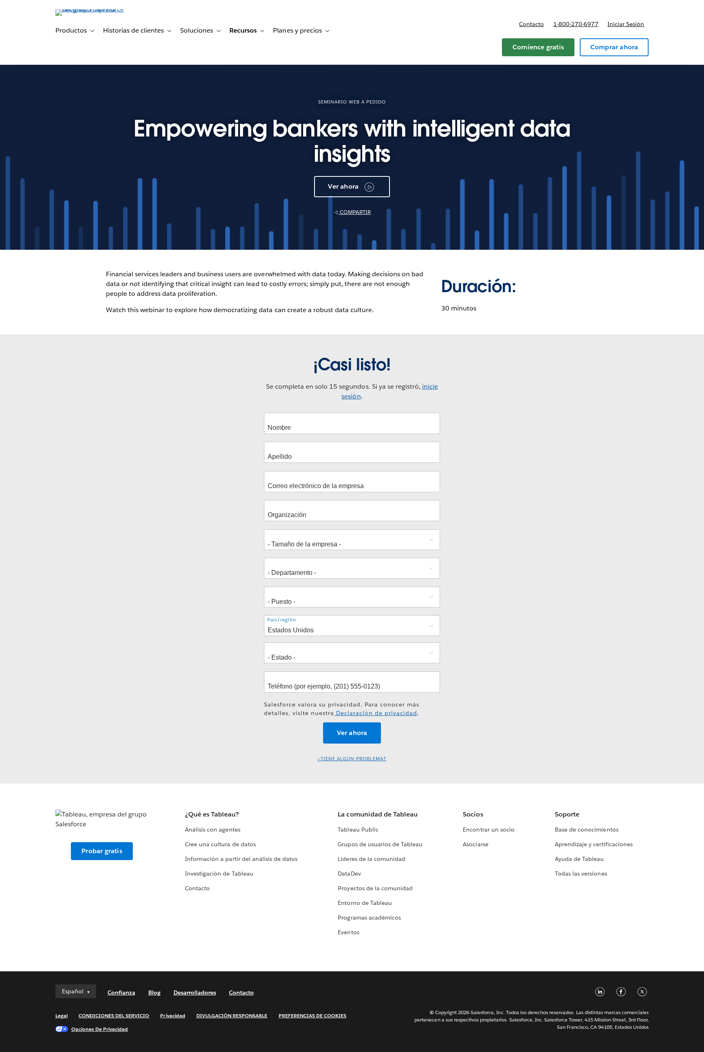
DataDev (349, 873)
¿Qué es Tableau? (212, 814)
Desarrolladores (195, 992)
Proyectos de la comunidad (375, 888)
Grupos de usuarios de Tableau (380, 844)
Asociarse (475, 844)
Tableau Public (358, 829)
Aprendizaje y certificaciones (594, 844)
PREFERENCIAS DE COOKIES (313, 1015)
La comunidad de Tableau (377, 814)
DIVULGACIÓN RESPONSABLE (232, 1015)
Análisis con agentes (212, 829)
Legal (61, 1015)
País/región (281, 619)
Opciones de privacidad (99, 1029)
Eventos (348, 932)
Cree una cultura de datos (220, 844)
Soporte (567, 814)
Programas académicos (369, 917)
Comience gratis (538, 47)
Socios (473, 814)
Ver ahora (343, 186)
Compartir (355, 212)
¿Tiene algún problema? (352, 759)
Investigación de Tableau (219, 873)
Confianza (121, 992)
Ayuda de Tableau (579, 859)
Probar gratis (101, 851)
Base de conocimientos (586, 829)
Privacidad (172, 1015)
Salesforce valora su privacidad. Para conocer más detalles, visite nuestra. (341, 709)
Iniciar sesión (625, 24)
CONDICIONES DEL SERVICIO (114, 1015)
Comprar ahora (614, 47)
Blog (154, 992)
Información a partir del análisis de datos (241, 859)
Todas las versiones (581, 873)
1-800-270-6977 (575, 24)
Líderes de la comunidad (371, 859)
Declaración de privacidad (375, 713)
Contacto (531, 24)
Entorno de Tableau (365, 903)
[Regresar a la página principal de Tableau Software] (90, 9)
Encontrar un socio (488, 829)
